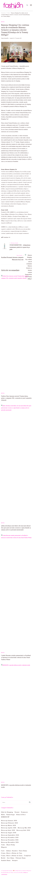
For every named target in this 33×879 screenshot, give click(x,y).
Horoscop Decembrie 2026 (10, 842)
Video (3, 845)
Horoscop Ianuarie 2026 (9, 820)
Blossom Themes (10, 872)
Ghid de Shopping (7, 812)
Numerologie (10, 814)
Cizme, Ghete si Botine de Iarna (11, 855)
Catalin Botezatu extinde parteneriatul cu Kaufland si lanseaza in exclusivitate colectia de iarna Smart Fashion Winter (16, 657)
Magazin (4, 847)
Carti (2, 851)
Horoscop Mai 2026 (24, 828)
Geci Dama (10, 858)
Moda (3, 21)
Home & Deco (21, 814)
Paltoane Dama (21, 858)
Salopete (15, 860)
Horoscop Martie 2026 (8, 825)
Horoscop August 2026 (8, 832)
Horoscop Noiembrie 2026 (9, 840)
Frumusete (24, 812)
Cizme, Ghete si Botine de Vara (11, 853)
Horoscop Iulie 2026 (23, 830)
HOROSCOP (5, 817)
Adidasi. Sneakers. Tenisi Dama (16, 851)
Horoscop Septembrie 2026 (10, 835)
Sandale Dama (6, 860)
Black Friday (11, 845)
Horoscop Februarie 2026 (9, 823)
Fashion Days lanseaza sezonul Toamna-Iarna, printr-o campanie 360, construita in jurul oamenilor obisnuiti (16, 398)
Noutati (17, 812)
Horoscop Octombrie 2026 (9, 837)
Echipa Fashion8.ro (5, 38)
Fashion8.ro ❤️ (11, 870)
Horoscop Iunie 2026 (8, 830)
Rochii (3, 858)
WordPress (21, 872)
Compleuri (27, 855)
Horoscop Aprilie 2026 (8, 828)
